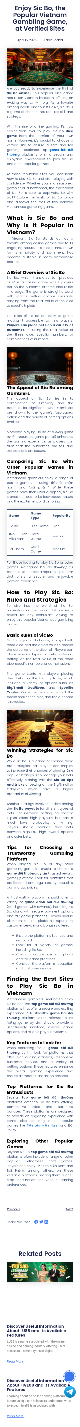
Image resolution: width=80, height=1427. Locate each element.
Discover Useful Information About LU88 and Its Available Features (36, 1330)
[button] (36, 1222)
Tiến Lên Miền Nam (42, 1125)
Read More (15, 1361)
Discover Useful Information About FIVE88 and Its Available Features (38, 1385)
